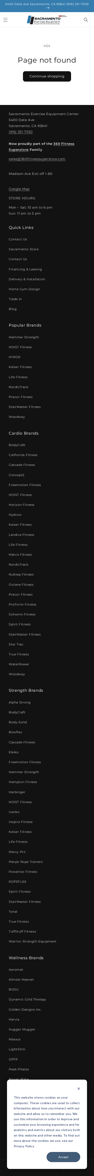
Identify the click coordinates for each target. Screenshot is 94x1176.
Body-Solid (18, 722)
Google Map (19, 189)
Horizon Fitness (22, 505)
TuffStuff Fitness (22, 931)
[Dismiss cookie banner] (78, 1089)
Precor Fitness (21, 397)
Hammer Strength (24, 337)
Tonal (13, 912)
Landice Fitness (21, 535)
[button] (5, 20)
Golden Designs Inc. (25, 1009)
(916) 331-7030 (21, 132)
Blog (13, 309)
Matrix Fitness (20, 555)
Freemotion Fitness (25, 485)
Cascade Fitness (22, 465)
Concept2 (16, 475)
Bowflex (15, 732)
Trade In (15, 299)
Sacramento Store (24, 249)
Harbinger (17, 792)
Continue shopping (47, 76)
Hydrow (15, 515)
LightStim (17, 1049)
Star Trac (16, 644)
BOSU (14, 989)
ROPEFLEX (17, 882)
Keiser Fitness (20, 367)
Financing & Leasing (25, 269)
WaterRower (19, 664)
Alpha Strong (20, 702)
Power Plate (19, 1079)
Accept (63, 1157)
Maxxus (15, 1039)
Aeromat (16, 970)
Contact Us (18, 239)
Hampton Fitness (23, 782)
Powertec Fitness (23, 872)
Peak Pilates (19, 1069)
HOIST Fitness (20, 347)
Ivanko (14, 812)
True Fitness (19, 654)
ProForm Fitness (23, 604)
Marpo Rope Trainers (26, 862)
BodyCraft (17, 445)
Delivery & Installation (27, 279)
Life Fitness (18, 377)
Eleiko (14, 752)
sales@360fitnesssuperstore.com (37, 159)
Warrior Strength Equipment (33, 941)
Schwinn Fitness (22, 614)
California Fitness (23, 455)
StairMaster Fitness (25, 407)
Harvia (14, 1019)
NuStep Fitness (21, 574)
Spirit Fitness (20, 624)
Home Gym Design (24, 289)
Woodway (17, 417)
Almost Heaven (21, 980)
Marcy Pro (17, 852)
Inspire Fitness (21, 822)
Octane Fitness (21, 585)
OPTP (13, 1059)
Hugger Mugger (22, 1029)
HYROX (15, 357)
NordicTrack (18, 387)
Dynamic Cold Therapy (27, 999)
